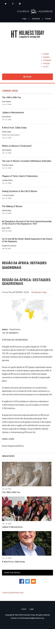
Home (23, 609)
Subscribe (36, 19)
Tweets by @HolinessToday (12, 593)
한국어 (45, 67)
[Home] (27, 35)
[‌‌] (5, 4)
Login (24, 19)
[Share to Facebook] (21, 581)
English (46, 54)
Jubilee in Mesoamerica (13, 112)
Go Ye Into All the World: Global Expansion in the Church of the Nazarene (27, 240)
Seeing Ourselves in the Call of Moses (19, 191)
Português (47, 60)
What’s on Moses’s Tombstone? (17, 146)
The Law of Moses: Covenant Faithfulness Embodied (26, 161)
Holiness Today (40, 292)
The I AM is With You (11, 97)
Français (46, 63)
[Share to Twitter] (27, 581)
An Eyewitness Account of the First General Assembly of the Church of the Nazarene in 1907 (27, 222)
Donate (48, 19)
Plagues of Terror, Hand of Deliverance (20, 176)
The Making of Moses (12, 206)
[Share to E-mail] (33, 581)
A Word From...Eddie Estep (14, 128)
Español (46, 57)
